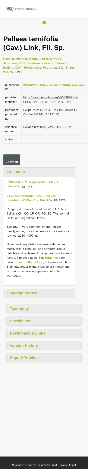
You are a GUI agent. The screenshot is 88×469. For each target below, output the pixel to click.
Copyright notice (22, 293)
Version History (24, 345)
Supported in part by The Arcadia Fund (34, 465)
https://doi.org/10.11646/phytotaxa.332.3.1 (53, 84)
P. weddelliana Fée (28, 262)
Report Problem (24, 358)
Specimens (20, 321)
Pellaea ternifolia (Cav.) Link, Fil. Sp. (33, 182)
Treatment (16, 172)
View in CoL (14, 186)
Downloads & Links (27, 333)
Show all (12, 162)
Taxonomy (19, 309)
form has (51, 257)
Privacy (63, 465)
